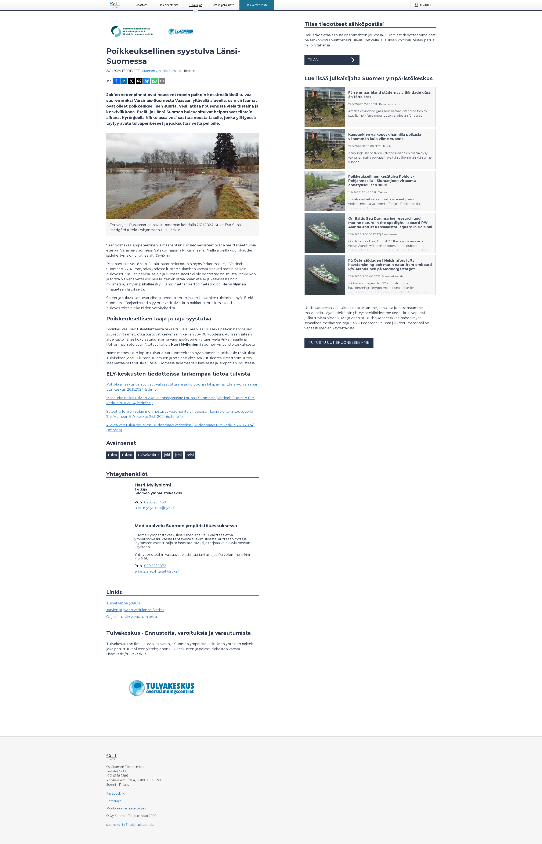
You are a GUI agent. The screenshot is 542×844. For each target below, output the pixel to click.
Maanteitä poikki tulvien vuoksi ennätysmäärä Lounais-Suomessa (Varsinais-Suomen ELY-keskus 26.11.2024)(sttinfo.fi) (180, 400)
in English (129, 825)
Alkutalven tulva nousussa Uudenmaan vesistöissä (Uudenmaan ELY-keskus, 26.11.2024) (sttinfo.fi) (180, 427)
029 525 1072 (155, 566)
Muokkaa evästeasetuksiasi (126, 808)
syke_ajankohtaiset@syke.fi (157, 571)
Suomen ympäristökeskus (161, 71)
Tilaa (313, 60)
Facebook (113, 793)
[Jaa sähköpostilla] (162, 81)
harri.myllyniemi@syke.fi (154, 508)
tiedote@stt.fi (116, 771)
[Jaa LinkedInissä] (123, 81)
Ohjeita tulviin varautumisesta (131, 617)
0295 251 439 (155, 502)
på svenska (146, 825)
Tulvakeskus (148, 455)
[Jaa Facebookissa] (116, 81)
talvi (190, 455)
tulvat (127, 455)
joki (167, 455)
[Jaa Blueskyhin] (146, 81)
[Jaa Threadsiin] (139, 81)
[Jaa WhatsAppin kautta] (154, 81)
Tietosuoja (113, 801)
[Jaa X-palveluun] (131, 81)
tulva (112, 455)
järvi (178, 455)
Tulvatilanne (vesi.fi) (123, 603)
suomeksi (113, 825)
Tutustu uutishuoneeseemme (339, 343)
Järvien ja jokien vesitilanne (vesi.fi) (135, 610)
